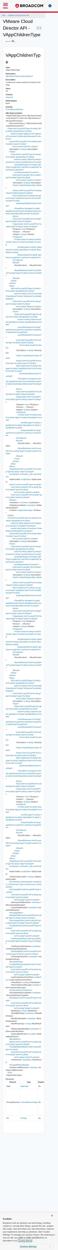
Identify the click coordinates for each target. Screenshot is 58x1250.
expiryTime (12, 332)
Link (11, 141)
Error (15, 196)
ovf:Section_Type (26, 474)
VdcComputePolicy (17, 920)
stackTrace (22, 196)
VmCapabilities (16, 889)
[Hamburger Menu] (5, 4)
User (15, 219)
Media (12, 1042)
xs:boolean (12, 136)
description (29, 242)
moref (36, 239)
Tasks (12, 152)
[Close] (52, 1215)
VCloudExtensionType (29, 1102)
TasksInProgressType (27, 185)
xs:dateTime (15, 167)
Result (15, 263)
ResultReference (21, 270)
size (28, 294)
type (27, 129)
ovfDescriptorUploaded (26, 136)
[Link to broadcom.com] (29, 6)
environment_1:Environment (21, 882)
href (14, 129)
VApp (10, 129)
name (13, 134)
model (25, 147)
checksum (27, 296)
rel (13, 147)
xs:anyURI (21, 129)
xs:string (34, 129)
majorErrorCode (21, 198)
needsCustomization (18, 528)
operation (12, 322)
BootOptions (14, 998)
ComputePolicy (16, 926)
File (13, 288)
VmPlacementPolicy (19, 939)
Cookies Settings (28, 1246)
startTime (9, 330)
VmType (24, 1118)
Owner (15, 190)
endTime (24, 167)
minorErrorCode (30, 211)
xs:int (32, 134)
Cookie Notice (25, 1240)
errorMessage (22, 247)
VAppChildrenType (25, 510)
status (26, 134)
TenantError (19, 208)
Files (12, 286)
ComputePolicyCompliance (20, 964)
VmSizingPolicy (18, 951)
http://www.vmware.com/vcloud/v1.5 (19, 76)
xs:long (34, 294)
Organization (18, 224)
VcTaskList (17, 237)
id (39, 129)
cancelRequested (21, 172)
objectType (23, 250)
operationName (27, 162)
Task (13, 154)
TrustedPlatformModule (19, 1047)
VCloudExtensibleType (14, 109)
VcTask (18, 239)
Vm (9, 518)
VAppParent (14, 469)
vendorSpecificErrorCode (25, 203)
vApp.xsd (9, 97)
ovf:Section (14, 474)
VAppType (24, 1086)
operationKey (18, 131)
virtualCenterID (23, 255)
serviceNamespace (21, 165)
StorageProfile (15, 915)
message (28, 208)
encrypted (21, 526)
